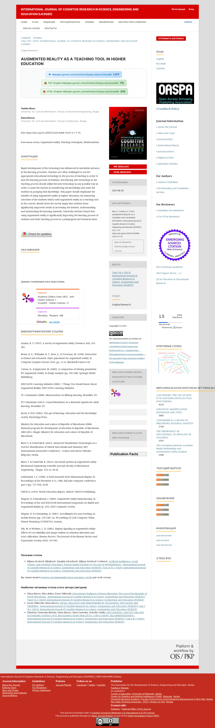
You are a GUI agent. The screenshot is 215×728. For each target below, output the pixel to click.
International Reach (168, 145)
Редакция (49, 22)
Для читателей (163, 535)
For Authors (38, 685)
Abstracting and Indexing (14, 693)
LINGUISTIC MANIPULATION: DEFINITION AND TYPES (172, 411)
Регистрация (178, 9)
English (160, 58)
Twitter (91, 685)
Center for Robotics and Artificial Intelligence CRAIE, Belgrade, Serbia (145, 696)
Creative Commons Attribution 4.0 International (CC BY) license (123, 712)
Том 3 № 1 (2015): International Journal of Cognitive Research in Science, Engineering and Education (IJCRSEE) (79, 42)
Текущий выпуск (70, 22)
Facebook (82, 685)
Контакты (51, 28)
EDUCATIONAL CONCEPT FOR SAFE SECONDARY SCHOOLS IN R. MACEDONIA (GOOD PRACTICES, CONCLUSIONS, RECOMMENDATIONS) (85, 614)
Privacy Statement (41, 690)
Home (24, 22)
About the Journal (167, 126)
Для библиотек (164, 544)
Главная (26, 38)
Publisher (115, 709)
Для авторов (162, 540)
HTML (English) (122, 172)
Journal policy (165, 139)
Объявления (106, 22)
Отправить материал (171, 38)
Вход (191, 9)
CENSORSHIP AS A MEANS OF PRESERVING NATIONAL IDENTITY (174, 422)
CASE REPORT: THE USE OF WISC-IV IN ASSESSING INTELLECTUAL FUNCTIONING (174, 398)
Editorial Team (9, 687)
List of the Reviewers (169, 216)
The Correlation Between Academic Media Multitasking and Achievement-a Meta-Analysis (174, 448)
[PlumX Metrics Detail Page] (26, 298)
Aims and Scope (166, 133)
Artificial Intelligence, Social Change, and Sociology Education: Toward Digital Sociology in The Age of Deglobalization (82, 563)
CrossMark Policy (167, 108)
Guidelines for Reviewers (171, 210)
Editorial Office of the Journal (136, 709)
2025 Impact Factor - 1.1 (169, 273)
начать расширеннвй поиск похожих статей (66, 577)
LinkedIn (101, 685)
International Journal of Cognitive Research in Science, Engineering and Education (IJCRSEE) (80, 12)
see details (54, 321)
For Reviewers (39, 687)
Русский (161, 63)
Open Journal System (102, 715)
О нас (35, 22)
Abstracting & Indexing (132, 22)
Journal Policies (63, 685)
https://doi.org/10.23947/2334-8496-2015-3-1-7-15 (53, 132)
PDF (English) (121, 166)
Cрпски (160, 68)
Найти (188, 22)
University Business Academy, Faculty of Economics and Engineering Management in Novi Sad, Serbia (162, 699)
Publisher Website (120, 688)
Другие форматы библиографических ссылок (124, 246)
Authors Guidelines (168, 182)
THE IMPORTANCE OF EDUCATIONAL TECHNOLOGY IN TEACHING (173, 434)
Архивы (89, 22)
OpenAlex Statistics (168, 163)
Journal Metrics (9, 695)
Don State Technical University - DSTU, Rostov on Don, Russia (142, 701)
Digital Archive (166, 157)
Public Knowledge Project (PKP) (143, 715)
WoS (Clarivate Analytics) (169, 266)
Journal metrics (166, 151)
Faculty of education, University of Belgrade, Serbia (136, 693)
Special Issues (31, 28)
